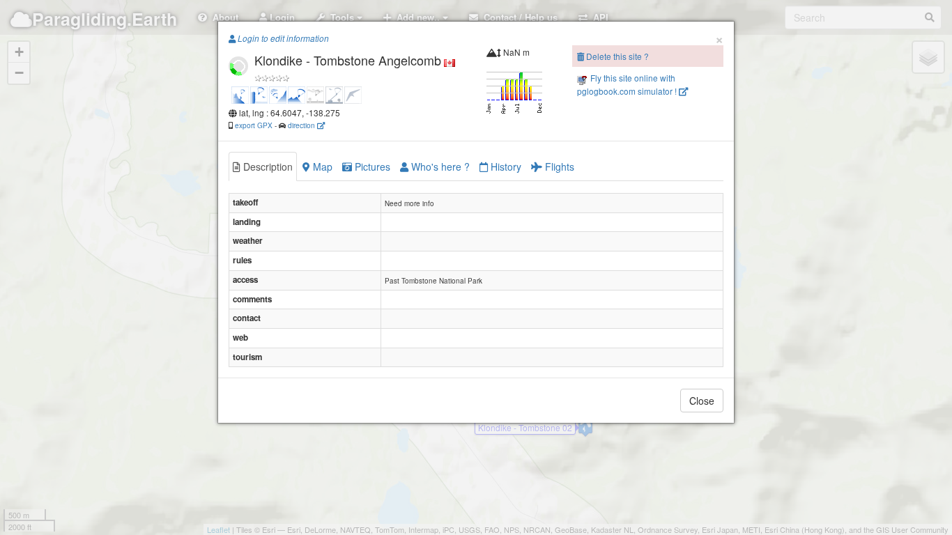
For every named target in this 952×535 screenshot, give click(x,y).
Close (701, 401)
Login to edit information (282, 38)
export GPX (253, 125)
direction (302, 125)
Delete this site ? (616, 56)
